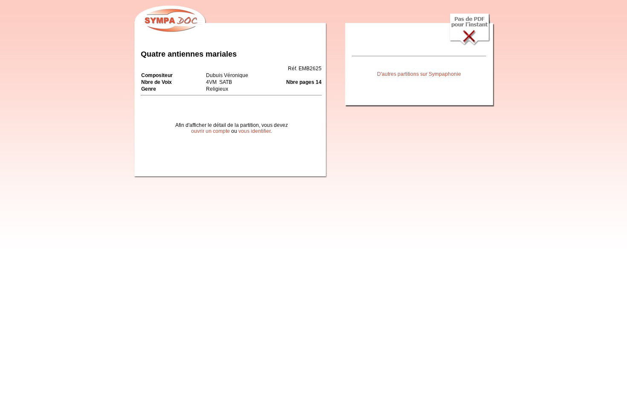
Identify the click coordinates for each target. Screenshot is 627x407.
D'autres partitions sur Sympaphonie (419, 74)
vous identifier (254, 131)
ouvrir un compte (210, 131)
